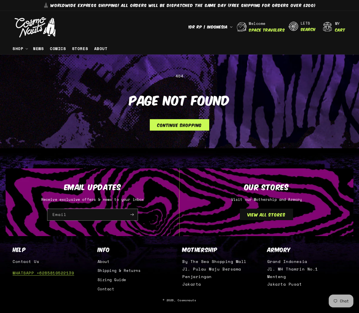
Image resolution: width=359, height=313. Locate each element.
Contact (106, 289)
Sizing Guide (112, 280)
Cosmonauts (187, 300)
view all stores (266, 214)
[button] (20, 48)
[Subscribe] (132, 215)
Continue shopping (179, 125)
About (104, 261)
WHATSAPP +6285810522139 (43, 273)
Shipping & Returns (119, 270)
